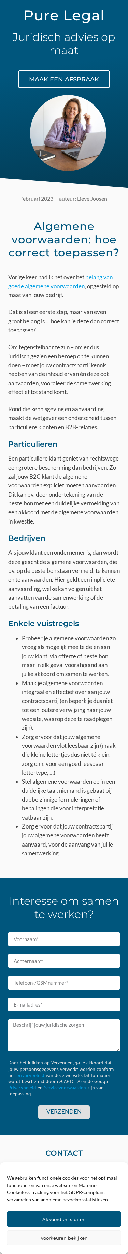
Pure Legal (64, 15)
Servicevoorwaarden (65, 1087)
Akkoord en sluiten (64, 1219)
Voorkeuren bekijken (64, 1238)
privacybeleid (30, 1075)
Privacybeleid (22, 1087)
